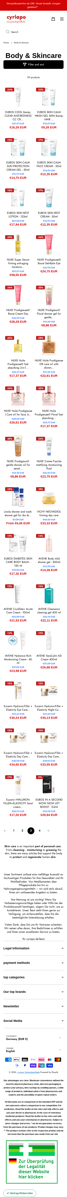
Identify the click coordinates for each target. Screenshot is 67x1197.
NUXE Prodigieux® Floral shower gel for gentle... (49, 313)
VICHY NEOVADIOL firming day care (49, 513)
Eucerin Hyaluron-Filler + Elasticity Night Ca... (49, 708)
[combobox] (33, 32)
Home (6, 42)
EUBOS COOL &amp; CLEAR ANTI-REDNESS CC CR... (18, 115)
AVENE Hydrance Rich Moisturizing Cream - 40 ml (18, 659)
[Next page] (47, 830)
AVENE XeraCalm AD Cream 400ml (49, 657)
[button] (53, 19)
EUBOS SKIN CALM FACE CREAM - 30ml (49, 164)
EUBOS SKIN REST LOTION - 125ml (18, 214)
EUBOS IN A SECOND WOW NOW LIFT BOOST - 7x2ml (49, 803)
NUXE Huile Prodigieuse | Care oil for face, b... (18, 412)
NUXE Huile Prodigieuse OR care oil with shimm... (49, 364)
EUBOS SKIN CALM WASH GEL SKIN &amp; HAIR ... (49, 115)
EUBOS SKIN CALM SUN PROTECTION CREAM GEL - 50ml (18, 166)
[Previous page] (6, 830)
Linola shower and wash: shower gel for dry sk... (18, 513)
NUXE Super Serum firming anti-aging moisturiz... (18, 263)
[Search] (6, 32)
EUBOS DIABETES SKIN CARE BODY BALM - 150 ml (18, 562)
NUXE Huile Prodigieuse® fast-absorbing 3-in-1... (18, 364)
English (10, 1051)
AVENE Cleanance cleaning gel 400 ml (49, 611)
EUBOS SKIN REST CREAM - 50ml (49, 214)
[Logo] (16, 19)
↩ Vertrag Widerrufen (20, 1193)
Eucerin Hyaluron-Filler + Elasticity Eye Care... (18, 708)
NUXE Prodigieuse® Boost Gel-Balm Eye (49, 261)
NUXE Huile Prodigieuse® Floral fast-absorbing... (49, 414)
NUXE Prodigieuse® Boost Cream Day (18, 312)
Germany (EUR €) (17, 1039)
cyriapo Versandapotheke (29, 1072)
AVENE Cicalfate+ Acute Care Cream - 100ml (18, 611)
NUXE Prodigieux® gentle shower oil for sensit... (18, 465)
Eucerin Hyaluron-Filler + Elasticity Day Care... (18, 754)
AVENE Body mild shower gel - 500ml (49, 560)
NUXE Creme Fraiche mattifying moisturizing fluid (49, 465)
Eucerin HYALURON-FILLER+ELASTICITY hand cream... (18, 803)
